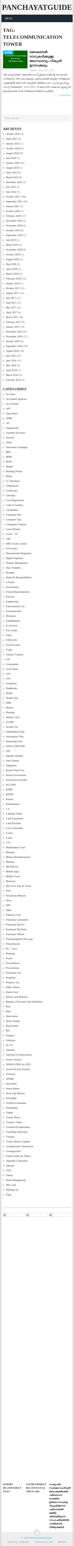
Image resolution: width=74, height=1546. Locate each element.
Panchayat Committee (17, 919)
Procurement (12, 968)
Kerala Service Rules (16, 780)
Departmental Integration (18, 553)
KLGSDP (11, 784)
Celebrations (12, 485)
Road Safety (12, 1026)
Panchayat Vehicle (15, 934)
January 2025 (12, 143)
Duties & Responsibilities (19, 577)
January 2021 (12, 206)
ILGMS (10, 722)
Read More (65, 95)
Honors (9, 707)
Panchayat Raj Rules (16, 929)
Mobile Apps (12, 871)
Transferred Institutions (18, 1127)
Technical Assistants (16, 1103)
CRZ (8, 539)
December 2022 (14, 182)
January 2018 (12, 283)
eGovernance (12, 587)
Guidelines (11, 683)
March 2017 (12, 317)
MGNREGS (12, 866)
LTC (8, 842)
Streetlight (11, 1098)
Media (62, 1542)
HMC (8, 702)
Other (9, 910)
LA (7, 809)
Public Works (13, 987)
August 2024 (12, 153)
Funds (9, 649)
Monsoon (10, 881)
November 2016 (14, 336)
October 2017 (13, 288)
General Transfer (14, 654)
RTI (8, 1030)
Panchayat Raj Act (15, 924)
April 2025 (11, 139)
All (7, 423)
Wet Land (11, 1185)
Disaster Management (17, 563)
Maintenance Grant (15, 847)
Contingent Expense (16, 524)
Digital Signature (14, 558)
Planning (10, 953)
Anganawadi (12, 428)
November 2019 (14, 225)
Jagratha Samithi (14, 756)
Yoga (8, 1194)
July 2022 (11, 187)
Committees (12, 510)
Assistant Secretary (15, 432)
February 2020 (13, 216)
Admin (32, 70)
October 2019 (13, 230)
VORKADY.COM (43, 1542)
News (8, 900)
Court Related (13, 529)
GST (8, 674)
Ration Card (12, 992)
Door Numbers (13, 567)
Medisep (10, 862)
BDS (8, 452)
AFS (8, 408)
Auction (10, 437)
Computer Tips (13, 519)
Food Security (13, 645)
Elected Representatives (18, 592)
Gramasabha (12, 664)
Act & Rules (12, 404)
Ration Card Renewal (16, 997)
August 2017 (12, 293)
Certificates (11, 490)
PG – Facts (11, 948)
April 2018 (11, 269)
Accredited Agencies (16, 399)
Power (9, 958)
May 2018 (11, 264)
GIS (8, 659)
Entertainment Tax (15, 606)
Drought (10, 572)
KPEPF (10, 794)
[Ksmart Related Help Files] (14, 1347)
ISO (8, 751)
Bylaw (9, 476)
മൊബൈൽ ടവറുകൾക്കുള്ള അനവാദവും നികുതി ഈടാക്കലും (45, 58)
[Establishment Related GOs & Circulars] (37, 1347)
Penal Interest (13, 944)
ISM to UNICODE (15, 746)
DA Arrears (11, 548)
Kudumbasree (13, 804)
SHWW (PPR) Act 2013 (18, 1064)
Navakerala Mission (16, 895)
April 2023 (11, 172)
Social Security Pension (18, 1069)
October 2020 (13, 211)
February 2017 (13, 322)
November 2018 (14, 249)
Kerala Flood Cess (15, 770)
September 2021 (14, 201)
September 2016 (14, 346)
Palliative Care (13, 915)
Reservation (12, 1016)
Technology (12, 1108)
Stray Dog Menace (15, 1093)
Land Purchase (13, 823)
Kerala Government (16, 775)
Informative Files (15, 736)
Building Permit (14, 471)
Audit (9, 442)
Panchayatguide (37, 7)
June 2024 (11, 158)
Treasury (10, 1136)
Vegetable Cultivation (17, 1161)
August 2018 (12, 259)
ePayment (11, 616)
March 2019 (12, 245)
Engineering (12, 601)
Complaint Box (13, 514)
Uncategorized (13, 1151)
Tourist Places (13, 1117)
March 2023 (12, 177)
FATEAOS (11, 640)
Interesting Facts (14, 741)
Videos (9, 1175)
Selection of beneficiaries (19, 1054)
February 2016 (13, 380)
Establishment (13, 621)
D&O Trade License (16, 543)
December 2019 (14, 220)
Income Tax (12, 727)
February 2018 (13, 278)
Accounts (10, 394)
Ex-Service (11, 625)
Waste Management (16, 1180)
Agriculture (12, 413)
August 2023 (12, 167)
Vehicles (10, 1165)
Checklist (10, 495)
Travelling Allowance (17, 1132)
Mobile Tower (13, 876)
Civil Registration (15, 500)
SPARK (10, 1079)
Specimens (11, 1083)
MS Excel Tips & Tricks (18, 886)
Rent (8, 1006)
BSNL (9, 461)
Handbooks (11, 688)
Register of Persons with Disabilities (24, 1001)
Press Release (12, 963)
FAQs (9, 635)
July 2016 (11, 355)
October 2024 (13, 148)
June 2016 (11, 360)
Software (10, 1074)
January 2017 (12, 327)
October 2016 (13, 341)
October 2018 (13, 254)
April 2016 (11, 370)
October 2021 (13, 196)
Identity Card (12, 717)
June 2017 (11, 302)
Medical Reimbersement (18, 857)
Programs (11, 977)
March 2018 (12, 274)
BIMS (9, 457)
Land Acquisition (14, 818)
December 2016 (14, 331)
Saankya (10, 1035)
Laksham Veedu (14, 813)
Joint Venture (12, 760)
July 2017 (11, 298)
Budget (9, 466)
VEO (8, 1170)
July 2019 (11, 240)
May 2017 (11, 307)
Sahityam (10, 1040)
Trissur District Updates (18, 1141)
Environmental (13, 611)
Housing (10, 712)
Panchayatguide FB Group (19, 939)
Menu (8, 18)
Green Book (12, 669)
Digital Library (18, 1542)
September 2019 (14, 235)
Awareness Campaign (16, 447)
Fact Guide (11, 630)
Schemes (10, 1050)
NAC (8, 891)
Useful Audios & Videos (18, 1156)
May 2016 (11, 365)
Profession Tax (13, 972)
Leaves (9, 833)
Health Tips (12, 698)
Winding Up (12, 1189)
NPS (8, 905)
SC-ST (9, 1045)
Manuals (10, 852)
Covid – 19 (11, 534)
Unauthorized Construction (19, 1146)
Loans (9, 837)
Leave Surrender (14, 828)
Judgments (11, 765)
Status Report (13, 1088)
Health (9, 693)
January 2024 (12, 163)
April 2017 (11, 312)
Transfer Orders (14, 1122)
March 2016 (12, 375)
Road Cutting (12, 1021)
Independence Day (15, 731)
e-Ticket (10, 582)
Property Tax (12, 982)
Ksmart (9, 799)
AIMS (9, 418)
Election (10, 596)
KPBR (9, 789)
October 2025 (13, 134)
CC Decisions (13, 481)
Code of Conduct (14, 505)
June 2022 (11, 192)
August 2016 (12, 351)
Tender (9, 1112)
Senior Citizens (13, 1059)
